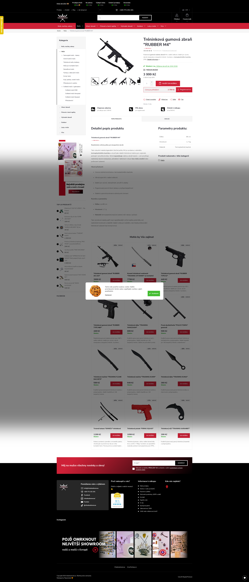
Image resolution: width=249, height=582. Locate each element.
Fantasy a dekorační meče (71, 73)
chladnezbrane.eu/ (89, 498)
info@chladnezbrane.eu (91, 488)
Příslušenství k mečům (70, 83)
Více (62, 132)
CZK (186, 10)
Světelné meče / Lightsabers (71, 87)
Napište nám (144, 500)
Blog (74, 10)
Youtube (86, 502)
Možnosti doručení (152, 70)
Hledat (145, 18)
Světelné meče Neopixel (72, 97)
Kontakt (67, 10)
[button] (116, 280)
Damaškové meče (68, 69)
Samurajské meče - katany (71, 55)
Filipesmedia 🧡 (68, 578)
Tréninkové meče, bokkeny (71, 62)
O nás (142, 503)
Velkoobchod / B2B (146, 508)
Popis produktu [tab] (116, 119)
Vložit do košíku (169, 83)
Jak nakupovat (83, 10)
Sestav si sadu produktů (147, 489)
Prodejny (59, 10)
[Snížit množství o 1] (151, 84)
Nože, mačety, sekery (67, 46)
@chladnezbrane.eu (90, 505)
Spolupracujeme (145, 505)
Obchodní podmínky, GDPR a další (150, 494)
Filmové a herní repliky (68, 112)
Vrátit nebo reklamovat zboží (148, 511)
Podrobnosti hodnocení (169, 51)
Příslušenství (69, 100)
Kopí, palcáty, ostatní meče (71, 80)
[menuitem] (66, 26)
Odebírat (181, 463)
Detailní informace (152, 59)
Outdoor (63, 122)
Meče (63, 51)
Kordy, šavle (67, 76)
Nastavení (108, 295)
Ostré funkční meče (69, 59)
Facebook (87, 495)
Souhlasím (155, 293)
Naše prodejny (144, 486)
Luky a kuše (65, 127)
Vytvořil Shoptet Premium (185, 577)
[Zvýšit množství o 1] (151, 82)
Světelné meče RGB (71, 90)
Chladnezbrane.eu (119, 567)
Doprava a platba (145, 491)
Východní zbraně (66, 117)
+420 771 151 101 (89, 492)
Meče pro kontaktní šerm (70, 66)
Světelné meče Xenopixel (72, 93)
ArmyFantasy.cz (132, 567)
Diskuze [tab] (166, 119)
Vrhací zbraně (65, 107)
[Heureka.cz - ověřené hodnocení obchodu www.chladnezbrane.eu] (117, 500)
